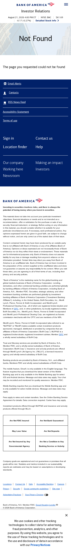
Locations (7, 484)
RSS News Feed (17, 102)
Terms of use (10, 120)
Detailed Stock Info (46, 20)
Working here (13, 169)
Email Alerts (14, 83)
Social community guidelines (36, 489)
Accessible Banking (45, 484)
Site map (56, 489)
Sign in (8, 138)
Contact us (44, 138)
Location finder (15, 146)
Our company (13, 163)
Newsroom (11, 176)
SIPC (16, 309)
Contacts (14, 92)
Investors (43, 169)
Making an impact (49, 163)
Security (16, 489)
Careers (60, 484)
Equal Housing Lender (45, 505)
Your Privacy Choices (34, 495)
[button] (66, 4)
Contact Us (20, 484)
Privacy (6, 489)
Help (39, 146)
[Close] (66, 515)
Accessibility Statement (16, 111)
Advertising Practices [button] (12, 495)
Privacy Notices (40, 545)
